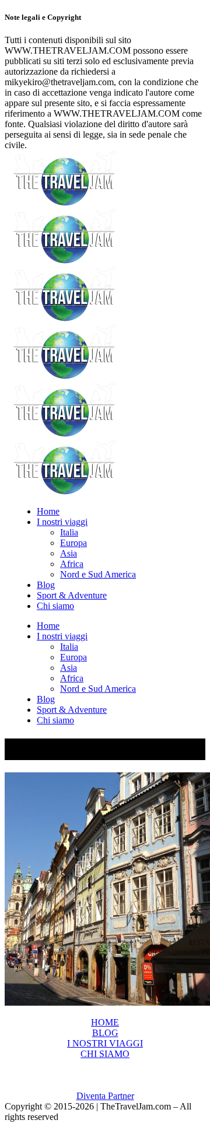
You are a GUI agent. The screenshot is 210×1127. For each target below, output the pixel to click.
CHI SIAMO (105, 1054)
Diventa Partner (105, 1096)
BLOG (105, 1033)
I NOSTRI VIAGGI (105, 1043)
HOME (105, 1022)
